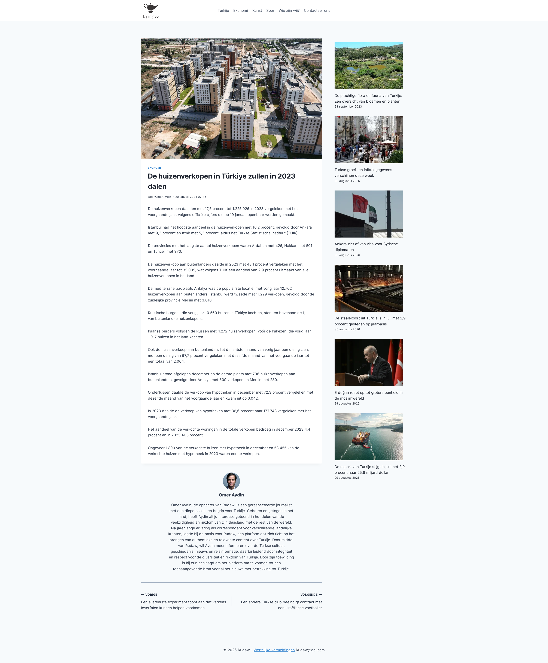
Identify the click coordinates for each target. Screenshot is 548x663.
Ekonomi (240, 10)
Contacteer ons (317, 10)
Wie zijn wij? (289, 10)
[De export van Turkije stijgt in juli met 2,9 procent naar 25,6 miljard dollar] (371, 436)
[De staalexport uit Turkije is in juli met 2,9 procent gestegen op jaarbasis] (371, 288)
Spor (270, 10)
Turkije (223, 10)
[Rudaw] (150, 10)
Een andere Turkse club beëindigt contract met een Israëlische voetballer (281, 601)
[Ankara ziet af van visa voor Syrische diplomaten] (371, 214)
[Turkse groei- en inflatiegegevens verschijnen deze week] (371, 139)
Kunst (257, 10)
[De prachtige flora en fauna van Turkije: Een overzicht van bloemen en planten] (371, 65)
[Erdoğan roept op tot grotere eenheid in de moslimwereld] (371, 362)
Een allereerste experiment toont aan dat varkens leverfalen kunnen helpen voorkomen (183, 601)
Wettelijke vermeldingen (274, 650)
